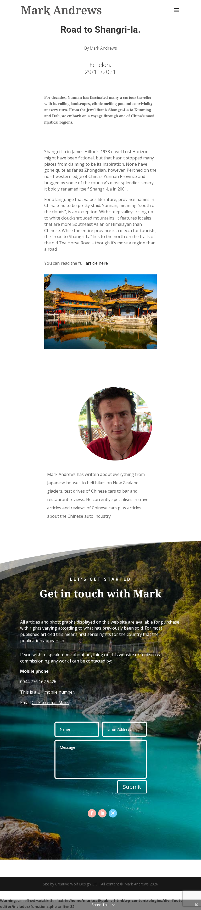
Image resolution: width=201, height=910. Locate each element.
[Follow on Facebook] (92, 813)
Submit (132, 786)
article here (97, 263)
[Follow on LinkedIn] (102, 813)
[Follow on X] (113, 813)
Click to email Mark (50, 702)
